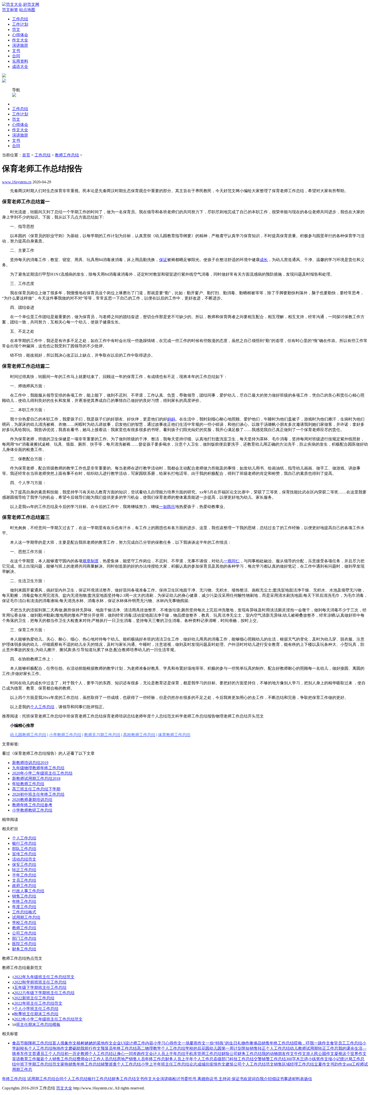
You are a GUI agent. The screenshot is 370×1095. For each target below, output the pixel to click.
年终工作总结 (24, 901)
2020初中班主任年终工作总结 (38, 794)
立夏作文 (322, 1064)
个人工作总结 (24, 838)
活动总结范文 (24, 859)
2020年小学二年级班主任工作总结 (42, 773)
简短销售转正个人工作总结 (266, 1048)
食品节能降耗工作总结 (32, 1043)
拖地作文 (60, 1048)
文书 (16, 51)
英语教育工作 (24, 1059)
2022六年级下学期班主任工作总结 (44, 993)
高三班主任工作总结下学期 (36, 789)
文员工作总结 (24, 880)
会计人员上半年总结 (167, 1053)
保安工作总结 (24, 864)
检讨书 (178, 1079)
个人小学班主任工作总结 (36, 1008)
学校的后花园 (197, 1048)
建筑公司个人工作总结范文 (250, 1064)
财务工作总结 (24, 949)
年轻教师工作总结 (28, 784)
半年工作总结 (24, 875)
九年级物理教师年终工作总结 (38, 768)
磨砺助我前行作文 (84, 1048)
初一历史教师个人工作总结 (88, 1053)
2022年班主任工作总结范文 (38, 1003)
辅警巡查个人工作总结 (121, 1064)
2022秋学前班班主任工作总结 (40, 982)
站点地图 (27, 10)
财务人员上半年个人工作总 (189, 1059)
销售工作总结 (24, 896)
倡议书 (278, 1079)
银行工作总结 (24, 843)
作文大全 (20, 40)
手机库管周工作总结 (203, 1053)
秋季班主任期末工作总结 (36, 1014)
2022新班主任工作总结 (34, 998)
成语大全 (20, 66)
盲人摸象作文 (64, 1043)
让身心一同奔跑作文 (131, 1053)
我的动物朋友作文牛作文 (284, 1053)
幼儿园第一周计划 (225, 1048)
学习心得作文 (169, 1043)
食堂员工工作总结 (346, 1043)
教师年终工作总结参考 (32, 805)
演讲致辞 (20, 45)
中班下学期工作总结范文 (38, 1064)
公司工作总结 (24, 933)
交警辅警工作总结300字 (275, 1059)
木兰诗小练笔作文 (312, 1059)
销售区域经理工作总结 (294, 1064)
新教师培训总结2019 (30, 763)
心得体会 (20, 35)
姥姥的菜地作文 (99, 1043)
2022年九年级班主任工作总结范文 (44, 977)
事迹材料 (292, 1079)
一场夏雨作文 (193, 1043)
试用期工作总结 (26, 917)
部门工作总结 (24, 938)
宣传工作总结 (24, 854)
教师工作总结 (67, 155)
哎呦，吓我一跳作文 (312, 1043)
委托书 (190, 1079)
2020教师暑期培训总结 (32, 799)
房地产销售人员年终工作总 (141, 1059)
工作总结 (20, 19)
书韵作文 (338, 1064)
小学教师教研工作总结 (32, 810)
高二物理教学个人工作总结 (161, 1048)
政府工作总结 (24, 885)
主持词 (224, 1079)
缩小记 (334, 1059)
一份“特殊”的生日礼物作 (227, 1043)
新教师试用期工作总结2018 (36, 778)
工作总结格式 (24, 912)
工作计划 (20, 24)
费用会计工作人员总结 (97, 1059)
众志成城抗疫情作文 (207, 1064)
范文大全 (64, 1088)
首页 (26, 155)
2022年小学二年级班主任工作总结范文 (48, 1019)
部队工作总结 (24, 849)
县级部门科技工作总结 (233, 1059)
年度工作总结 (24, 907)
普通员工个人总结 (48, 1053)
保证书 (237, 1079)
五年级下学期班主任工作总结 (40, 987)
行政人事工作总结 (28, 891)
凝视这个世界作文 (350, 1053)
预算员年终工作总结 (119, 1048)
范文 (16, 29)
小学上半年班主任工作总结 (165, 1064)
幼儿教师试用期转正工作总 (314, 1048)
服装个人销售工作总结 (56, 1059)
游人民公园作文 (320, 1053)
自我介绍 (264, 1079)
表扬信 (306, 1079)
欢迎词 (250, 1079)
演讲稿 (166, 1079)
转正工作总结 (24, 870)
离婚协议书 (206, 1079)
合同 (16, 56)
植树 (81, 1043)
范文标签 (10, 10)
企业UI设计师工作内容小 (135, 1043)
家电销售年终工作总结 (80, 1064)
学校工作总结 (24, 922)
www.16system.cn (16, 182)
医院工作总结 (24, 944)
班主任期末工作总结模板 (38, 1024)
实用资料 (20, 61)
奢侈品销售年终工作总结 (271, 1043)
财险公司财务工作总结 (241, 1053)
